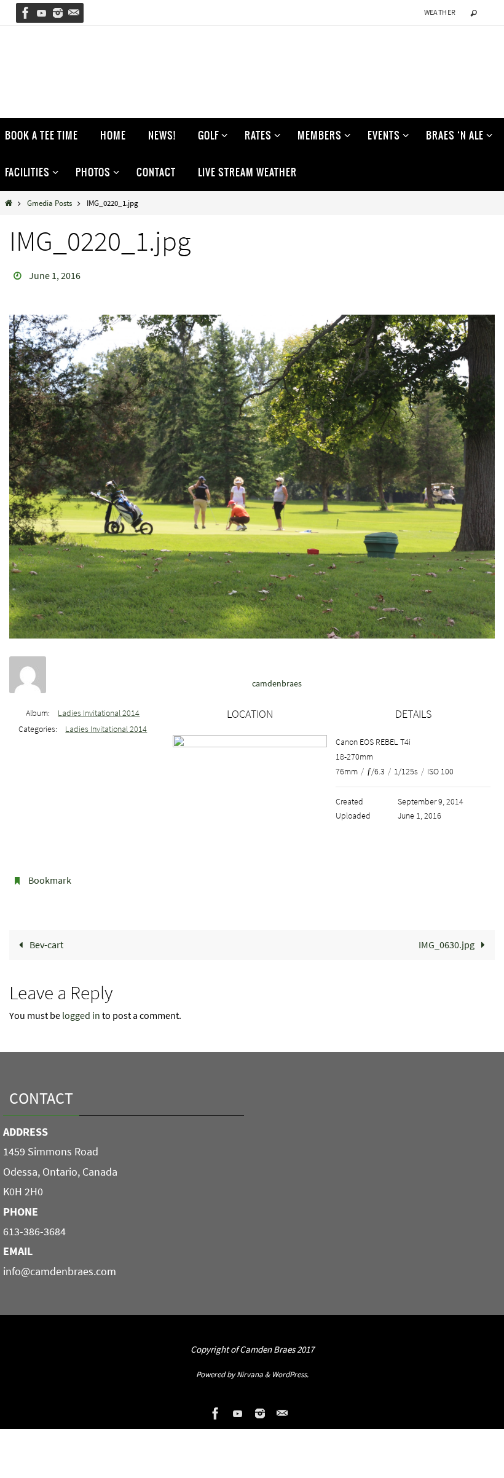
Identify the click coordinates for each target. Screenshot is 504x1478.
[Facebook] (26, 13)
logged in (81, 1008)
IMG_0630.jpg (447, 938)
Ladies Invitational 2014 (99, 709)
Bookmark (49, 876)
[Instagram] (58, 13)
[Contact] (74, 13)
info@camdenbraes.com (59, 1264)
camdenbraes (277, 679)
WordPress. (290, 1367)
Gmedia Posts (49, 203)
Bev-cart (45, 938)
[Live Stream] (42, 13)
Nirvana (250, 1367)
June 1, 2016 (55, 274)
